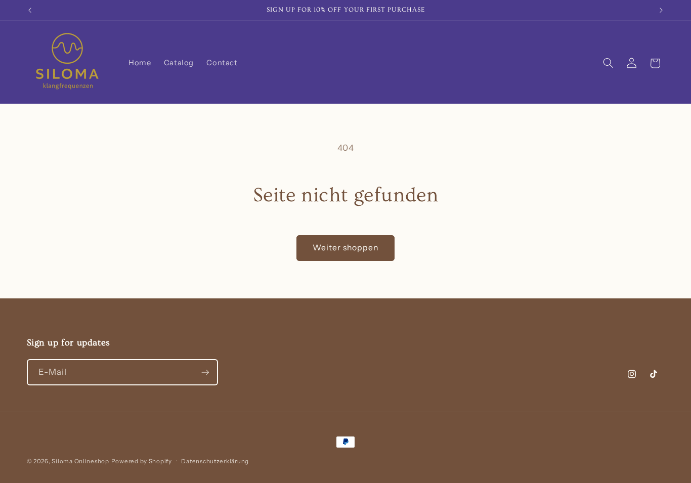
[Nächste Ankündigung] (661, 10)
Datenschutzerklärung (215, 461)
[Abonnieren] (205, 372)
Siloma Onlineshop (80, 461)
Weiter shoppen (346, 247)
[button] (608, 63)
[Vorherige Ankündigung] (30, 10)
